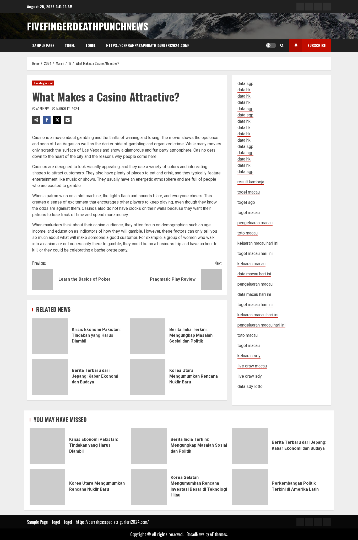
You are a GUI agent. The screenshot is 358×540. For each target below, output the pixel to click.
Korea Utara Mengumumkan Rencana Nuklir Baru (147, 377)
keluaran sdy (249, 355)
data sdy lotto (250, 386)
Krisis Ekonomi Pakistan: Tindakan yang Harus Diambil (50, 336)
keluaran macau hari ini (257, 314)
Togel (70, 45)
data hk (244, 89)
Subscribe (316, 45)
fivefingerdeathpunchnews (87, 26)
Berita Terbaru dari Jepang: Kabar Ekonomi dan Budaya (50, 377)
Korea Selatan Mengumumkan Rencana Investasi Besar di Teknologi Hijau (149, 487)
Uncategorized (43, 83)
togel (90, 45)
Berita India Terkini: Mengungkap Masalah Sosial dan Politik (147, 336)
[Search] (282, 45)
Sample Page (43, 45)
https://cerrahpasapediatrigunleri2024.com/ (147, 45)
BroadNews (195, 534)
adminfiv (43, 108)
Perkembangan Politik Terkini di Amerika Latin (250, 487)
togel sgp (246, 202)
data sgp (245, 83)
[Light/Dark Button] (271, 45)
